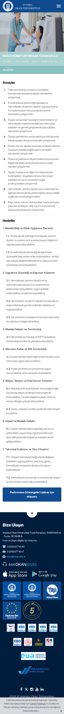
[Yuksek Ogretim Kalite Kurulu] (32, 611)
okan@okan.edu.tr (15, 556)
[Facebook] (21, 689)
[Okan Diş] (32, 591)
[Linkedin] (42, 689)
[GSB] (28, 641)
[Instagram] (31, 689)
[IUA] (49, 641)
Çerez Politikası (38, 703)
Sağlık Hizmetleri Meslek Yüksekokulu (30, 56)
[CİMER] (39, 641)
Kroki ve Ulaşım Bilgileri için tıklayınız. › (20, 540)
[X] (26, 688)
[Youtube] (36, 689)
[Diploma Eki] (12, 611)
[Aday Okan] (52, 591)
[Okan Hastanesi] (12, 591)
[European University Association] (33, 656)
